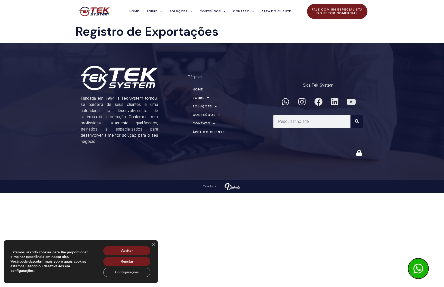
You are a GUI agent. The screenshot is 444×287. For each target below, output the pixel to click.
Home (134, 11)
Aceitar (127, 250)
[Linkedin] (335, 102)
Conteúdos (210, 11)
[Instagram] (302, 102)
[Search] (356, 121)
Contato (241, 11)
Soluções (179, 11)
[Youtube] (351, 102)
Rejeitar (127, 261)
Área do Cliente (276, 11)
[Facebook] (318, 102)
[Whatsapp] (285, 102)
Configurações (127, 272)
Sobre (152, 11)
